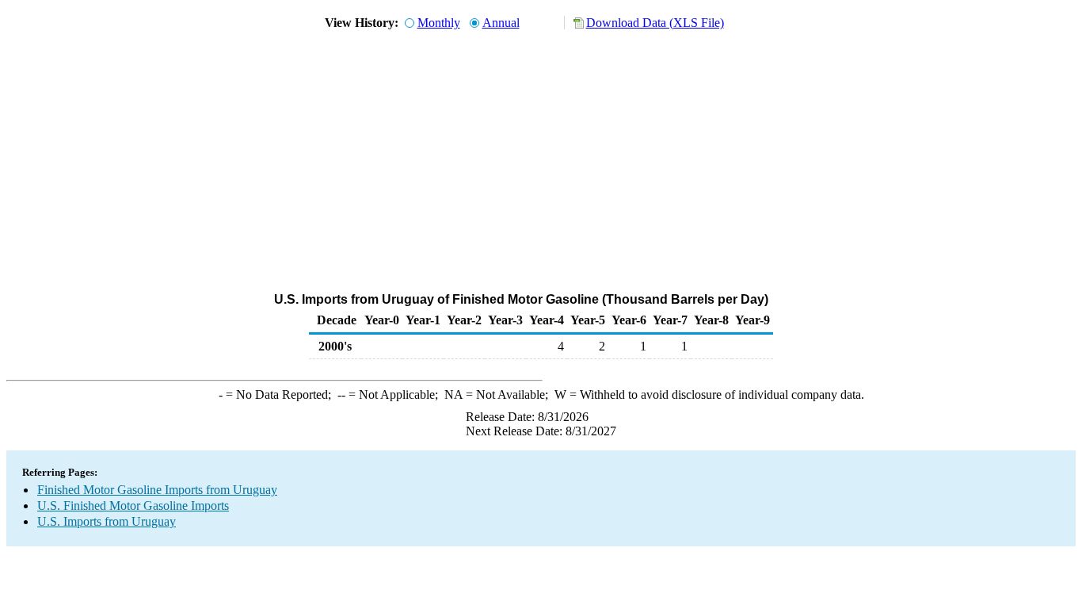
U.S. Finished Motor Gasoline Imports (133, 505)
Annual (501, 22)
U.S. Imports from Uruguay (106, 521)
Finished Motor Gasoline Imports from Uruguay (157, 489)
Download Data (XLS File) (655, 22)
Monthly (438, 22)
